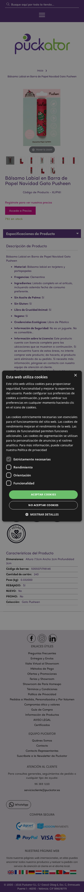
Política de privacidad (32, 450)
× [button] (75, 375)
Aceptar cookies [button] (43, 494)
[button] (42, 514)
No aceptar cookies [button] (43, 505)
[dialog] (42, 446)
